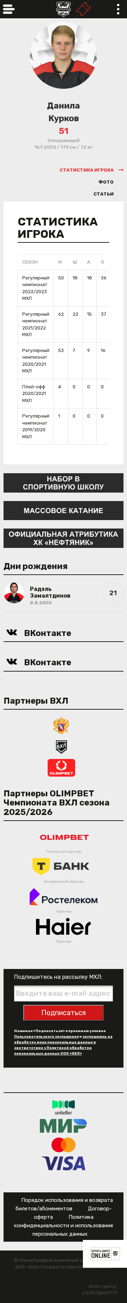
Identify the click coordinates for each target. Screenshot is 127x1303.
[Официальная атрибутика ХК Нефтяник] (63, 538)
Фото (106, 182)
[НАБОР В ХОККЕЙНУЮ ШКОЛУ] (63, 482)
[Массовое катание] (63, 510)
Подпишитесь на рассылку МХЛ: (58, 977)
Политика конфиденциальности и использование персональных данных (63, 1225)
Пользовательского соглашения (46, 1037)
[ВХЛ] (61, 746)
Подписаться (63, 1012)
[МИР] (63, 1126)
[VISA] (64, 1163)
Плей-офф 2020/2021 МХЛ (34, 393)
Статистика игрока (87, 170)
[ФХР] (61, 725)
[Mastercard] (63, 1144)
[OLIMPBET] (61, 767)
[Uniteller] (63, 1107)
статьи (103, 194)
